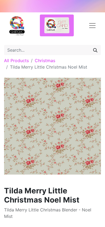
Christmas (45, 60)
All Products (16, 60)
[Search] (95, 50)
